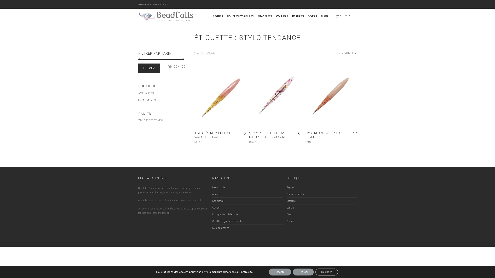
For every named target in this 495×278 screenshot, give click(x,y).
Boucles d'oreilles (295, 194)
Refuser (303, 272)
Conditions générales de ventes (227, 221)
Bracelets (291, 201)
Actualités (146, 93)
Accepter (280, 272)
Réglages (326, 272)
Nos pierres (218, 201)
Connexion (143, 4)
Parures (290, 221)
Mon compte (218, 187)
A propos (216, 194)
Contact (216, 207)
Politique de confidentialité (225, 214)
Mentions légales (220, 228)
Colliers (290, 207)
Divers (290, 214)
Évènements (147, 100)
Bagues (290, 187)
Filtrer (149, 68)
